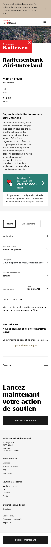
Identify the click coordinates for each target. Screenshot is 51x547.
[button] (44, 22)
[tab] (9, 224)
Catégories (7, 260)
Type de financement (11, 273)
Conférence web (10, 486)
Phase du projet (9, 246)
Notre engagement (10, 466)
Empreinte (7, 522)
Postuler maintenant (25, 420)
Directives (7, 509)
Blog (4, 470)
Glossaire (6, 493)
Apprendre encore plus (25, 345)
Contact (6, 496)
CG (4, 512)
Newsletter (7, 473)
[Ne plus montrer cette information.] (45, 9)
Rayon (29, 286)
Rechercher (8, 236)
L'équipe (6, 463)
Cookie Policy (8, 516)
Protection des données (12, 519)
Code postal (8, 289)
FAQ (4, 489)
